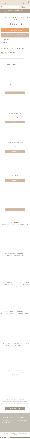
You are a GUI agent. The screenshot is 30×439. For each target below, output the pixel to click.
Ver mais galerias (15, 408)
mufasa (15, 434)
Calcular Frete (5, 39)
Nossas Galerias (7, 420)
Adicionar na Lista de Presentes (16, 34)
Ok (25, 42)
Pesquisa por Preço (7, 422)
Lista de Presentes (21, 420)
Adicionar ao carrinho (16, 30)
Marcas (7, 419)
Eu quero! (15, 92)
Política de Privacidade (15, 425)
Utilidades (21, 417)
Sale (21, 419)
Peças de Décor (7, 417)
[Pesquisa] (18, 7)
